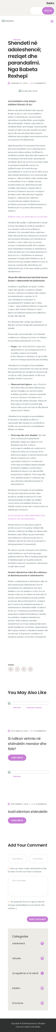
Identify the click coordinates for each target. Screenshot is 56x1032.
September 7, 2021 (19, 804)
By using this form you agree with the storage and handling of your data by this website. (26, 905)
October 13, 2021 (19, 731)
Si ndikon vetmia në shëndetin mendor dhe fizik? (27, 743)
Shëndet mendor (34, 707)
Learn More (17, 757)
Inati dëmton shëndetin (28, 811)
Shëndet (17, 39)
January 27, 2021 (19, 83)
